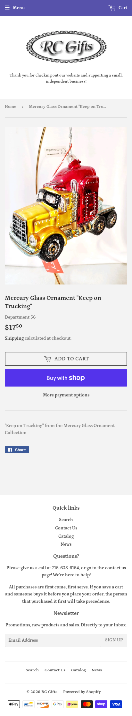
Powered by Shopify (82, 692)
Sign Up (114, 640)
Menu (19, 8)
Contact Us (66, 528)
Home (10, 106)
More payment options (66, 395)
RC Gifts (49, 692)
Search (66, 519)
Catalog (66, 536)
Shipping (14, 338)
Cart (122, 8)
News (66, 544)
